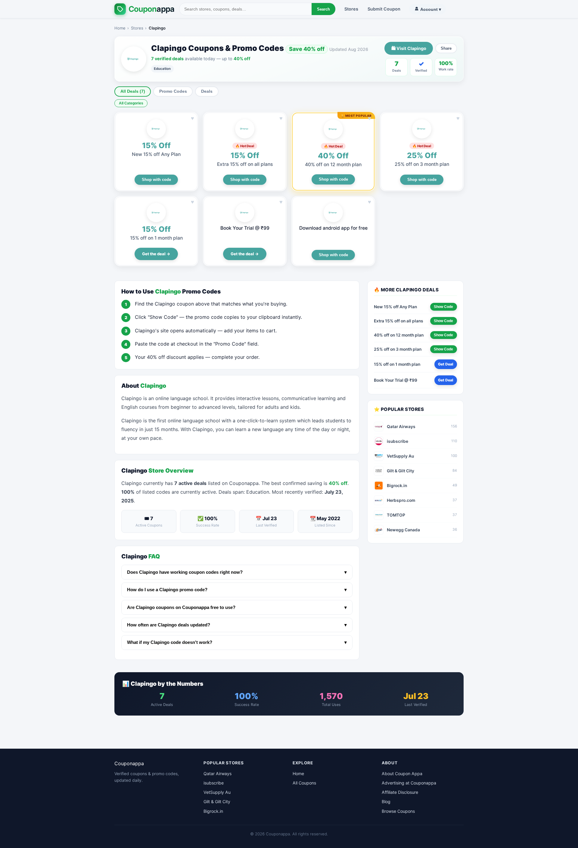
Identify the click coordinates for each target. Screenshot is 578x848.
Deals (207, 91)
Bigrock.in (213, 811)
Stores (351, 8)
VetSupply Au (217, 792)
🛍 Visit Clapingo (408, 48)
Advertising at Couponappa (409, 782)
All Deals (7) (132, 91)
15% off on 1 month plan (156, 238)
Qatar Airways (218, 773)
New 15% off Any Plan (156, 154)
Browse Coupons (398, 811)
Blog (386, 801)
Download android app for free (333, 228)
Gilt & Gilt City (217, 801)
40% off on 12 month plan (333, 164)
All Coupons (304, 782)
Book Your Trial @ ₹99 (244, 228)
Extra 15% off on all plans (245, 164)
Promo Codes (173, 91)
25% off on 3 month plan (422, 164)
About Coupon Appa (402, 773)
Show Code (443, 307)
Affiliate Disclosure (400, 792)
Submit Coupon (384, 8)
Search (323, 9)
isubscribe (214, 782)
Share (446, 48)
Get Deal (445, 364)
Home (120, 28)
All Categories (131, 103)
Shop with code (156, 179)
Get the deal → (156, 253)
